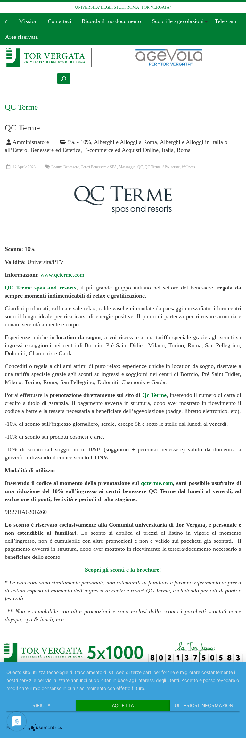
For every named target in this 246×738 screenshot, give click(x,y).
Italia (168, 150)
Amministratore (30, 142)
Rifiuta (41, 705)
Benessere (71, 167)
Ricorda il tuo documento (111, 21)
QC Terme (22, 127)
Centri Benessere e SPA (99, 167)
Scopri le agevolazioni (178, 21)
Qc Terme (154, 395)
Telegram (225, 21)
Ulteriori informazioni (204, 705)
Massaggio (127, 167)
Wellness (188, 167)
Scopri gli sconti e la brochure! (123, 569)
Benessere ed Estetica (55, 150)
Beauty (56, 167)
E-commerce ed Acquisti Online (121, 150)
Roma (184, 150)
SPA (165, 167)
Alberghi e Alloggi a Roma (125, 142)
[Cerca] (63, 78)
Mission (28, 21)
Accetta (123, 705)
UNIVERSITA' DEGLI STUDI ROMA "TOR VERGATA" (123, 7)
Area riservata (21, 37)
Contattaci (59, 21)
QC (140, 167)
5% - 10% (79, 142)
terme (175, 167)
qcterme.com (157, 483)
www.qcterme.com (62, 275)
